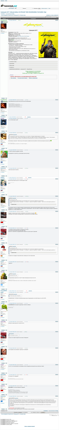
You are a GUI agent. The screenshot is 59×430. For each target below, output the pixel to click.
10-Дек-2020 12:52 (12, 331)
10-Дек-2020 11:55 (12, 290)
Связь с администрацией (29, 426)
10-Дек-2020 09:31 (12, 132)
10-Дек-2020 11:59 (12, 292)
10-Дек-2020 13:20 (12, 385)
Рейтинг (2, 33)
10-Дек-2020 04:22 (12, 20)
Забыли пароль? (44, 8)
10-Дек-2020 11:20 (12, 261)
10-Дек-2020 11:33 (12, 271)
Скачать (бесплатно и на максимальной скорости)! (23, 76)
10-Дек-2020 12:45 (12, 321)
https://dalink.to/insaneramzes (14, 104)
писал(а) (15, 134)
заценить (29, 116)
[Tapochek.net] (9, 5)
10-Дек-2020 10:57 (12, 196)
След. (13, 13)
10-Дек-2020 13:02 (12, 348)
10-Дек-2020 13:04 (12, 364)
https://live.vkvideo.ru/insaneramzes (15, 106)
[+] (19, 20)
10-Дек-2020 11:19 (12, 244)
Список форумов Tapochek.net (7, 15)
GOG (25, 36)
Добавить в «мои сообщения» (52, 15)
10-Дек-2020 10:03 (12, 168)
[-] (25, 99)
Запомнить (36, 8)
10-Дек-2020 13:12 (12, 374)
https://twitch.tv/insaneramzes (14, 105)
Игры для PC (16, 15)
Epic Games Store (21, 36)
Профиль (3, 98)
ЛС (6, 98)
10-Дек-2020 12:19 (12, 303)
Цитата (57, 20)
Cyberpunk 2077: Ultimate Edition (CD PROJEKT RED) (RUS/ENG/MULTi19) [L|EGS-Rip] (23, 12)
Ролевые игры (23, 15)
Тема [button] (49, 8)
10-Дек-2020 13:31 (12, 396)
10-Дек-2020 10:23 (12, 177)
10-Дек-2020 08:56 (12, 118)
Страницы (3, 13)
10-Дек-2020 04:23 (12, 99)
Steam (28, 36)
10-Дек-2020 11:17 (12, 228)
